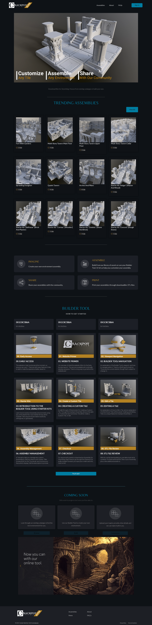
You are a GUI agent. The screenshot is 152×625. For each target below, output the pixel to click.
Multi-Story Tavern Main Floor (60, 143)
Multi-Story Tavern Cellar (121, 143)
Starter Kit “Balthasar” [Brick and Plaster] (27, 228)
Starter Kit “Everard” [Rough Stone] (122, 228)
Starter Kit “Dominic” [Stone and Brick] (90, 228)
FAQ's (89, 615)
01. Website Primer (68, 361)
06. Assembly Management (30, 453)
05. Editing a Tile (109, 406)
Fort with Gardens (23, 143)
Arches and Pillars (86, 185)
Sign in (137, 5)
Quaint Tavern (53, 185)
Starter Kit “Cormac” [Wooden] (60, 227)
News (71, 615)
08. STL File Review (110, 453)
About (111, 5)
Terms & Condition (132, 622)
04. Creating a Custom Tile (73, 406)
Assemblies (101, 5)
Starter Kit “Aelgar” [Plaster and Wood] (122, 186)
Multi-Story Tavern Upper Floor (89, 144)
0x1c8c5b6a (22, 322)
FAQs (120, 5)
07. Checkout (65, 453)
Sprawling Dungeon (24, 185)
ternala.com (35, 623)
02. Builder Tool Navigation (115, 361)
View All (132, 109)
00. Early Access (25, 361)
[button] (76, 473)
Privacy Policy (123, 622)
